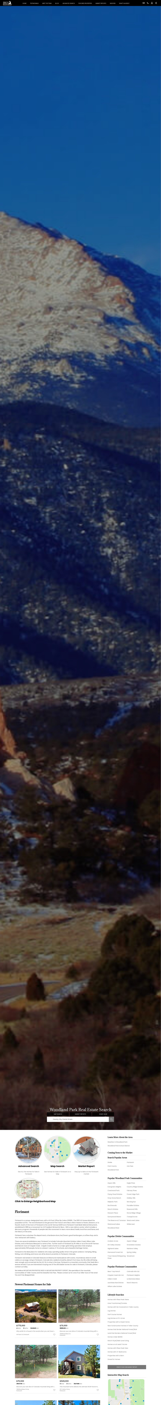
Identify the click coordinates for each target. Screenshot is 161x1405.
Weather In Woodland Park (117, 1142)
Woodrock (130, 1256)
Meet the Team (47, 3)
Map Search (57, 1166)
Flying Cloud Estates (115, 1194)
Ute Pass (130, 1166)
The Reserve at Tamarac (117, 1220)
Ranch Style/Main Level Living (118, 1341)
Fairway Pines (132, 1190)
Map (58, 1114)
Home (24, 3)
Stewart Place (113, 1213)
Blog (57, 3)
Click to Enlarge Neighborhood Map (35, 1201)
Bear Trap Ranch (114, 1271)
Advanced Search (69, 3)
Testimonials (34, 3)
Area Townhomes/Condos (117, 1303)
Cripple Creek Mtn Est (116, 1275)
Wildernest (131, 1224)
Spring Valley (131, 1252)
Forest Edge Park (133, 1194)
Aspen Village (132, 1241)
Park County (112, 1166)
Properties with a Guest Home (119, 1322)
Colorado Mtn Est (133, 1271)
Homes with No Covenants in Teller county (123, 1307)
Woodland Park (113, 1170)
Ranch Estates (113, 1209)
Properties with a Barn (116, 1356)
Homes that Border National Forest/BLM (122, 1329)
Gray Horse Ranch (114, 1198)
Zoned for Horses (114, 1359)
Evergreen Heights (114, 1187)
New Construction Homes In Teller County (123, 1326)
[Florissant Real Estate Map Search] (57, 1149)
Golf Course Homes (115, 1314)
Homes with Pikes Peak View (118, 1348)
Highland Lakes (113, 1248)
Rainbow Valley (132, 1248)
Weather (112, 3)
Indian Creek (112, 1279)
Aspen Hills (111, 1183)
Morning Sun (131, 1202)
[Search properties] (111, 1119)
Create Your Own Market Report (126, 1367)
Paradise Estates (133, 1205)
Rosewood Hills (132, 1209)
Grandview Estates (134, 1245)
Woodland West (113, 1228)
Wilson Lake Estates (115, 1286)
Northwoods (112, 1205)
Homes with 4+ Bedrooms (117, 1352)
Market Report (86, 1166)
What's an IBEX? (124, 3)
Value (103, 1114)
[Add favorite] (54, 1334)
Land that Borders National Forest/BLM (122, 1333)
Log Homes (112, 1311)
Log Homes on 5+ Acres (116, 1318)
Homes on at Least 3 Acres (117, 1344)
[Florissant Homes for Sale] (28, 1149)
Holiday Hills (131, 1198)
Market (80, 1114)
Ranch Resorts (132, 1283)
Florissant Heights (133, 1275)
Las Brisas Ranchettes (116, 1283)
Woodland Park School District (119, 1146)
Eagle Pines (131, 1183)
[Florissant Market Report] (86, 1149)
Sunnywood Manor (114, 1217)
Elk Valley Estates (114, 1245)
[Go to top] (155, 1395)
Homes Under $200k (115, 1337)
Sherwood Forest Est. (115, 1252)
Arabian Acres (113, 1241)
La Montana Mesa (133, 1279)
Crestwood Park (113, 1190)
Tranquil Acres (132, 1217)
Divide (110, 1162)
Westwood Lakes (114, 1224)
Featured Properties (85, 3)
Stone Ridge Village (134, 1213)
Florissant (130, 1162)
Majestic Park (112, 1202)
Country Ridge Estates (135, 1187)
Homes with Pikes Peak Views (118, 1299)
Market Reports (101, 3)
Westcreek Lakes (133, 1220)
